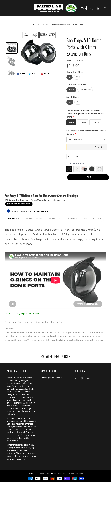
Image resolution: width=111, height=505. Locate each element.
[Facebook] (76, 378)
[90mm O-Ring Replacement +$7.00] (69, 169)
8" (77, 77)
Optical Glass (85, 89)
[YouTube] (88, 378)
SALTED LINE (38, 473)
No (70, 102)
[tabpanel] (55, 268)
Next (88, 177)
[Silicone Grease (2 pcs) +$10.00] (76, 169)
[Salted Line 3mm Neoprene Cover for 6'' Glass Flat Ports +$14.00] (84, 169)
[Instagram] (82, 378)
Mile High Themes (61, 473)
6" (69, 77)
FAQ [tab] (85, 218)
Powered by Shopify (76, 473)
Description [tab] (13, 218)
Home (31, 24)
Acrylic (71, 89)
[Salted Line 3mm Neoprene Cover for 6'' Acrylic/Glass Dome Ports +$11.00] (92, 169)
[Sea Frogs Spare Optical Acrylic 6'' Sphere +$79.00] (99, 169)
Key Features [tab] (73, 218)
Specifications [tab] (99, 218)
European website (40, 211)
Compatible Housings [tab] (33, 218)
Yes (78, 102)
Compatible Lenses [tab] (55, 218)
